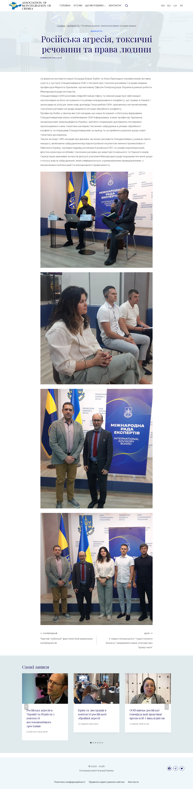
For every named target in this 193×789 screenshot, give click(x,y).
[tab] (91, 742)
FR (181, 5)
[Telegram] (175, 768)
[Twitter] (181, 768)
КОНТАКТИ (115, 5)
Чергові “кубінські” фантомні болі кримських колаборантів (66, 638)
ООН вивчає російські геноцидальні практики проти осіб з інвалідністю (147, 714)
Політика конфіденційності (69, 782)
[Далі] (167, 707)
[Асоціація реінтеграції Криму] (30, 6)
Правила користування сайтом (106, 782)
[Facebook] (169, 768)
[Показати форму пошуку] (126, 5)
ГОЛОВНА (65, 5)
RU (169, 5)
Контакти (133, 782)
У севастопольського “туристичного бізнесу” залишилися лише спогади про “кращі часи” (129, 640)
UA (175, 5)
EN (162, 5)
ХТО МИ (77, 5)
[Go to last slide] (26, 707)
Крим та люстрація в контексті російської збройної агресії (92, 714)
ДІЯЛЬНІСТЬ (96, 31)
